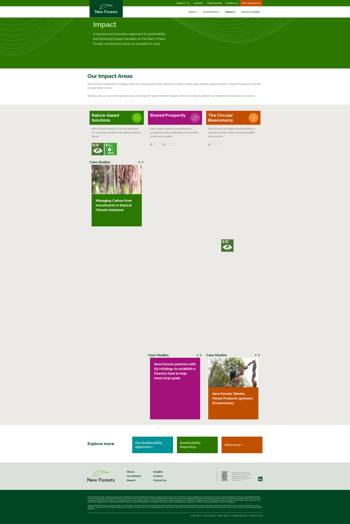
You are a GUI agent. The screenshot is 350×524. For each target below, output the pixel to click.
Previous (139, 161)
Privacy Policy (196, 516)
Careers (198, 3)
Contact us (231, 3)
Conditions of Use (256, 516)
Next (142, 161)
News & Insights (250, 11)
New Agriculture (251, 3)
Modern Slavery (223, 516)
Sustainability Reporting (190, 445)
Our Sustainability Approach (148, 445)
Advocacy (233, 445)
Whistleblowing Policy (239, 516)
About (192, 11)
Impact (229, 11)
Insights (158, 471)
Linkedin (260, 479)
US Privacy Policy (209, 516)
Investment (134, 476)
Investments (210, 11)
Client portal (214, 3)
